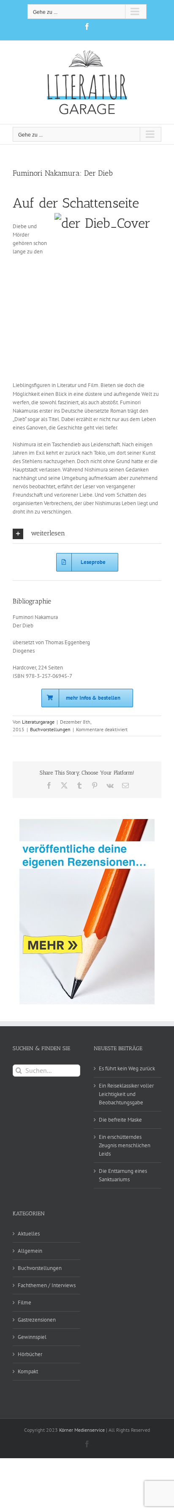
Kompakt (28, 1371)
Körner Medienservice (82, 1430)
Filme (24, 1302)
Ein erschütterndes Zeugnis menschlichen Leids (124, 1145)
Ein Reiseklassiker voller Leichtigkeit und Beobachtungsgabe (126, 1094)
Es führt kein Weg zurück (127, 1068)
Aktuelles (29, 1233)
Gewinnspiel (32, 1337)
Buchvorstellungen (50, 729)
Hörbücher (30, 1354)
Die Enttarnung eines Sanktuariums (123, 1175)
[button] (87, 533)
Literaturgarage (38, 722)
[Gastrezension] (87, 911)
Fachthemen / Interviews (47, 1285)
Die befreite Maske (120, 1119)
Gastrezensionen (37, 1319)
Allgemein (30, 1250)
